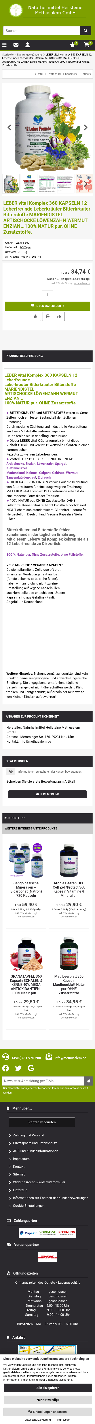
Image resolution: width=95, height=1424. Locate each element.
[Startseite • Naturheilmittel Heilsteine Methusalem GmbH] (47, 10)
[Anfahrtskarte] (47, 1346)
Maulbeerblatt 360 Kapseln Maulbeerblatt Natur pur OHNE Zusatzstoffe (69, 985)
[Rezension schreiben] (59, 316)
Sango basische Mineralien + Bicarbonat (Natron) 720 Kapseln (26, 889)
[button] (29, 183)
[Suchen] (85, 30)
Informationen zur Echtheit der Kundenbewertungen (49, 771)
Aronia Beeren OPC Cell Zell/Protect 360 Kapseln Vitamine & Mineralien (69, 889)
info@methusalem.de (35, 742)
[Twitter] (19, 1068)
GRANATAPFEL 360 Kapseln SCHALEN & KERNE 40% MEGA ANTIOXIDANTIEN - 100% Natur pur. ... (26, 985)
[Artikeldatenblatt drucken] (47, 316)
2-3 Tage (25, 247)
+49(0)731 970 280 (26, 1058)
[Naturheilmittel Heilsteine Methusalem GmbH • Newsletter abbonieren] (88, 1081)
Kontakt (19, 1167)
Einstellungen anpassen (49, 1412)
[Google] (32, 1068)
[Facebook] (6, 1068)
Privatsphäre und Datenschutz (35, 1143)
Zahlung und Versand (28, 1135)
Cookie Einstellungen (28, 1206)
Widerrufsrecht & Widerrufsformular (39, 1182)
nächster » (71, 74)
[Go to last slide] (9, 127)
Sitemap (19, 1174)
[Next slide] (85, 127)
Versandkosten (82, 283)
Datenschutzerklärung (38, 1419)
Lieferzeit (20, 1190)
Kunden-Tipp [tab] (14, 818)
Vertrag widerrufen (42, 1122)
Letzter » (86, 74)
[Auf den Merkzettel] (35, 316)
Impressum (21, 1159)
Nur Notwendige (48, 1400)
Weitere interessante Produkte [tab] (31, 828)
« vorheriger (54, 74)
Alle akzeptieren (47, 1388)
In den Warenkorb (47, 306)
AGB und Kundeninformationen (35, 1151)
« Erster (38, 74)
